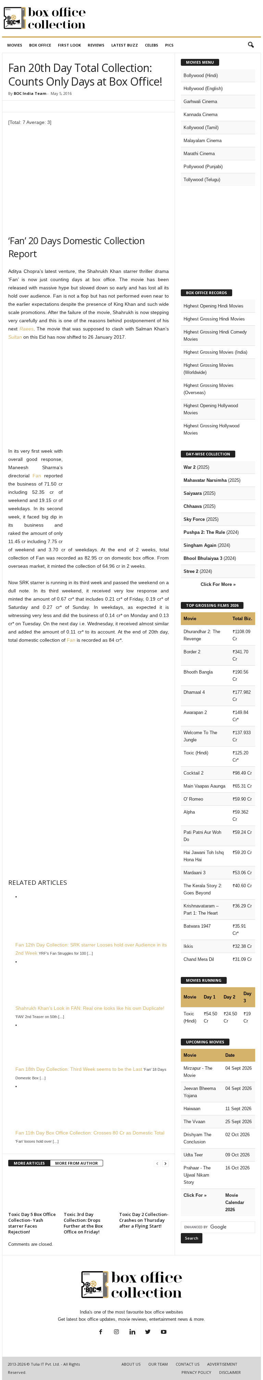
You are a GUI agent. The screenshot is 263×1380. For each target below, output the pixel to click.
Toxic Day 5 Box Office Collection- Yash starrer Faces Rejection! (32, 1223)
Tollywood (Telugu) (202, 179)
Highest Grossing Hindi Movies (214, 319)
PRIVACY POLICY (196, 1372)
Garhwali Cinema (200, 101)
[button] (250, 45)
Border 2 (192, 651)
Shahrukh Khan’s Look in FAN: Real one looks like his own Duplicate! (89, 1008)
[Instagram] (116, 1332)
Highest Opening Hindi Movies (213, 306)
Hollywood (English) (203, 88)
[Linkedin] (132, 1332)
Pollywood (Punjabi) (203, 166)
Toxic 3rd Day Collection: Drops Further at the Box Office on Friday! (83, 1223)
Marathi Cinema (199, 153)
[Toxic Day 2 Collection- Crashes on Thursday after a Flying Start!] (144, 1190)
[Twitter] (148, 1332)
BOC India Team (30, 93)
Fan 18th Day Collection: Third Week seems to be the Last (78, 1069)
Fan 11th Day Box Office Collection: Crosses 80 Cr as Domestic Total (89, 1133)
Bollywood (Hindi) (201, 75)
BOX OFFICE (40, 45)
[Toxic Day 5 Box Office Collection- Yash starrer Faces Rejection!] (33, 1190)
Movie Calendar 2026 (234, 1202)
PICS (169, 45)
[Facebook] (101, 1332)
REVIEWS (96, 45)
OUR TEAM (158, 1364)
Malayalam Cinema (203, 140)
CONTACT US (187, 1364)
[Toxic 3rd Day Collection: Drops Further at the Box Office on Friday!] (88, 1190)
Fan (37, 475)
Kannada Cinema (200, 114)
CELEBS (151, 45)
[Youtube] (163, 1332)
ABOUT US (131, 1364)
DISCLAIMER (230, 1372)
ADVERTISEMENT (222, 1364)
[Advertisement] (174, 18)
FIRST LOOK (69, 45)
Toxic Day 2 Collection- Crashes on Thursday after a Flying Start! (143, 1220)
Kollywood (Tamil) (201, 127)
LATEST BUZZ (124, 45)
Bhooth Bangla (198, 672)
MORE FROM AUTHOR (76, 1163)
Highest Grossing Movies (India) (215, 352)
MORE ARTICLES (29, 1163)
